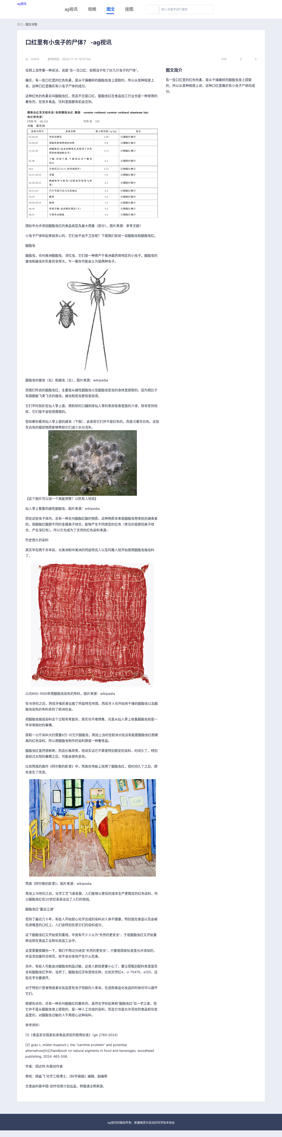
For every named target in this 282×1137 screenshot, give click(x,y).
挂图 (129, 9)
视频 (92, 9)
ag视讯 (21, 3)
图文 (111, 9)
